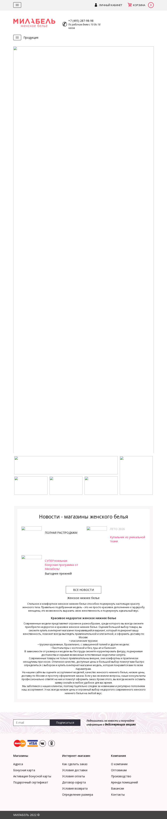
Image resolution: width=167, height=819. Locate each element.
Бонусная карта (24, 770)
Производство (121, 776)
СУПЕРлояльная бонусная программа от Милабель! (61, 565)
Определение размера (77, 794)
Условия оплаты (73, 776)
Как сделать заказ (74, 764)
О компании (119, 764)
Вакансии (117, 788)
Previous (19, 251)
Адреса (18, 764)
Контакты (118, 794)
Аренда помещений (124, 782)
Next (148, 251)
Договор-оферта (74, 782)
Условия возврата (75, 788)
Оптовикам (119, 770)
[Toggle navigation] (17, 5)
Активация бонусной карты (32, 776)
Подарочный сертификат (30, 782)
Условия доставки (74, 770)
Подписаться (65, 722)
